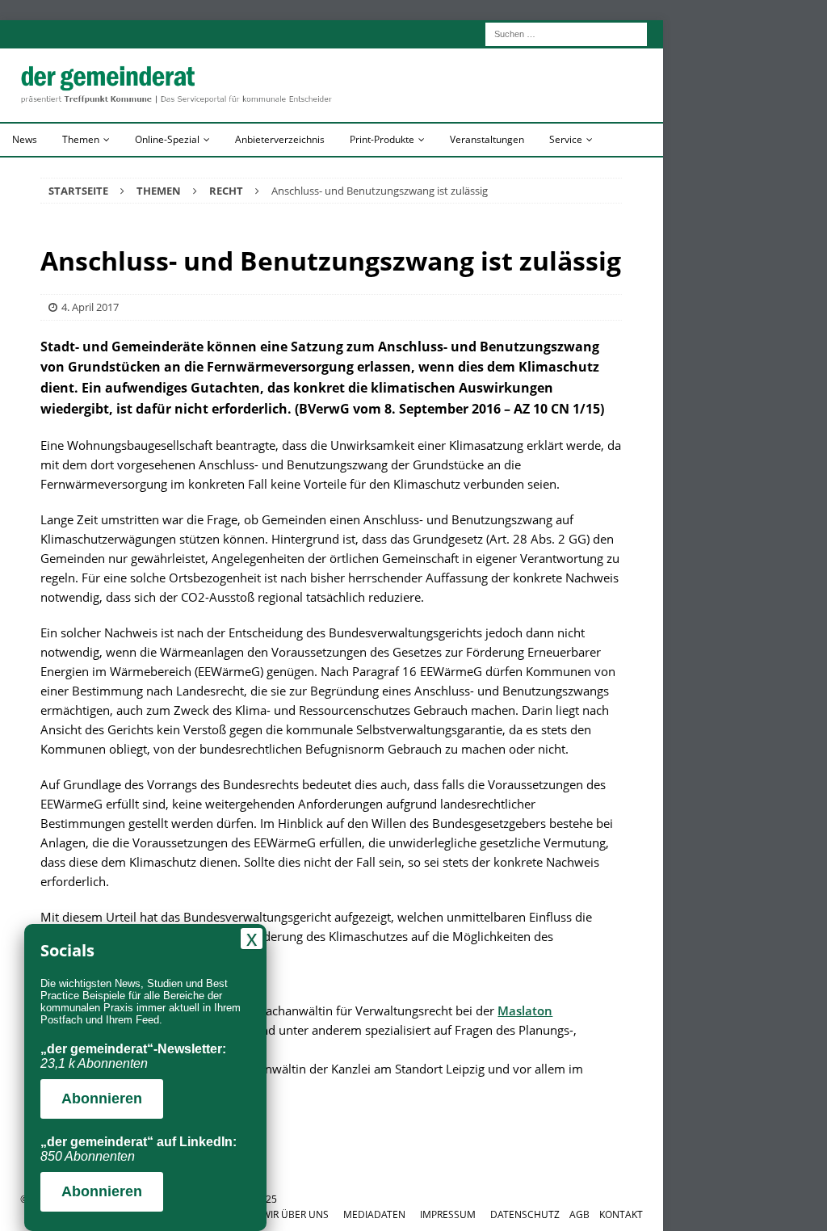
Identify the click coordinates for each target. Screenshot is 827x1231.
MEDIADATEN (374, 1214)
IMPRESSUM (448, 1214)
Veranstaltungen (487, 139)
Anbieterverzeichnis (280, 139)
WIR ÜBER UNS (295, 1214)
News (24, 139)
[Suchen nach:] (566, 32)
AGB (579, 1214)
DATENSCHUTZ (525, 1214)
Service (565, 139)
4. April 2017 (90, 307)
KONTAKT (621, 1214)
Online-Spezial (167, 139)
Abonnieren (101, 1098)
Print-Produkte (382, 139)
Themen (80, 139)
